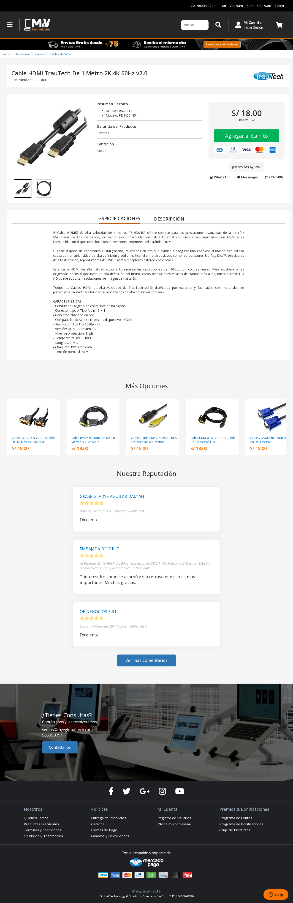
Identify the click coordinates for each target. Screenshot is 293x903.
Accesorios (22, 54)
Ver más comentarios (146, 660)
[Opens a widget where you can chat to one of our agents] (275, 895)
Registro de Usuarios (174, 818)
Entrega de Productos (108, 818)
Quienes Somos (36, 818)
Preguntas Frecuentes (41, 824)
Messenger (249, 177)
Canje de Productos (234, 830)
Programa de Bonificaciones (241, 824)
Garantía (97, 824)
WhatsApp (222, 177)
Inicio (7, 54)
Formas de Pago (104, 830)
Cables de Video (61, 54)
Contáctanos (60, 747)
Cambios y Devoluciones (110, 836)
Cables (40, 54)
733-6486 (275, 177)
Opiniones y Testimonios (43, 836)
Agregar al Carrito (246, 135)
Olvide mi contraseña (174, 824)
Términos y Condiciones (42, 830)
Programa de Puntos (235, 818)
